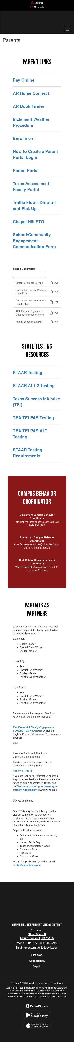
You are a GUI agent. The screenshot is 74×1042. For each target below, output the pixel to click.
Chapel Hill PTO (28, 221)
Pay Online (23, 80)
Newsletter (33, 728)
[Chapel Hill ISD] (37, 19)
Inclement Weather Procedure (31, 122)
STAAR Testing (27, 372)
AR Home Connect (31, 93)
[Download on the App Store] (37, 1025)
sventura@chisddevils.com (41, 947)
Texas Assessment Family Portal (31, 186)
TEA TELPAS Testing (33, 417)
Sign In (37, 966)
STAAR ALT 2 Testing (34, 385)
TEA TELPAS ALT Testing (30, 433)
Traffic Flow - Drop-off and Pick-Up (34, 205)
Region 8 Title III (22, 770)
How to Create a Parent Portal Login (35, 154)
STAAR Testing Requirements (27, 452)
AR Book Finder (28, 106)
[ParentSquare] (37, 1006)
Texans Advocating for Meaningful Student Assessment (35, 787)
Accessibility (37, 961)
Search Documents (24, 268)
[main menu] (67, 29)
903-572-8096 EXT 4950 (42, 943)
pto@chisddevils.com (28, 865)
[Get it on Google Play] (37, 1015)
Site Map (37, 955)
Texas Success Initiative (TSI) (36, 401)
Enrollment (24, 138)
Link (15, 743)
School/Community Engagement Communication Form (34, 240)
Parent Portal (26, 170)
